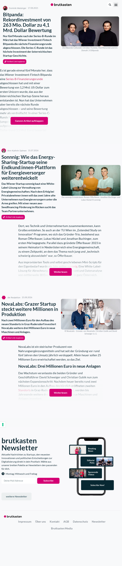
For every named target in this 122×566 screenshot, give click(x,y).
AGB (66, 521)
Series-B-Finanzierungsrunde (24, 79)
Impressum (24, 521)
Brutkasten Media (61, 528)
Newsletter (98, 521)
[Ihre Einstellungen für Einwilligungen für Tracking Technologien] (3, 424)
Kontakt (55, 521)
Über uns (40, 521)
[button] (115, 4)
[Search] (109, 4)
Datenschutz (80, 521)
